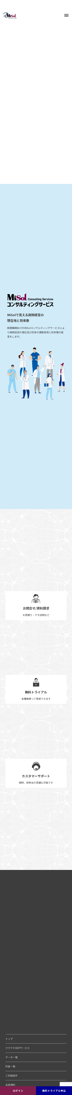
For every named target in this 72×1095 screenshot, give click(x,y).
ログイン (18, 1090)
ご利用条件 (11, 1075)
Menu (65, 13)
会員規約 (10, 1084)
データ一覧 (11, 1057)
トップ (9, 1039)
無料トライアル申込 (54, 1090)
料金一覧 (10, 1066)
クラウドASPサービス (17, 1048)
